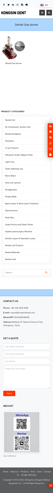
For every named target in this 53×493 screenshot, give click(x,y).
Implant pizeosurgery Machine (18, 231)
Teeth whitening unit (14, 169)
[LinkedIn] (13, 4)
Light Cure (9, 162)
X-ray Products (11, 148)
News (32, 471)
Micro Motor (10, 176)
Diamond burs (11, 210)
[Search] (46, 272)
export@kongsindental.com (22, 312)
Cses (39, 471)
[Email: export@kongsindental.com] (50, 148)
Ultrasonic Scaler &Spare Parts (19, 155)
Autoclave (9, 141)
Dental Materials (12, 252)
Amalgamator (11, 189)
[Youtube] (26, 4)
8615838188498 (21, 317)
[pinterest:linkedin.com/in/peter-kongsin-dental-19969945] (50, 126)
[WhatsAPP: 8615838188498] (50, 143)
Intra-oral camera (13, 183)
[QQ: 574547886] (50, 154)
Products (24, 471)
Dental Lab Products (14, 245)
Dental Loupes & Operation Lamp (20, 238)
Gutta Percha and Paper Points (19, 224)
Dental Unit (10, 120)
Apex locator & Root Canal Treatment (21, 203)
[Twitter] (8, 4)
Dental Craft (10, 259)
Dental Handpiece (13, 134)
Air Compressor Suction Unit (17, 127)
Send (9, 393)
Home (5, 471)
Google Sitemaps (28, 475)
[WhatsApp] (17, 4)
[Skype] (22, 4)
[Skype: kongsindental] (50, 137)
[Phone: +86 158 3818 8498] (50, 131)
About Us (14, 471)
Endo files (9, 217)
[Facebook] (4, 4)
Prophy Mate (11, 196)
